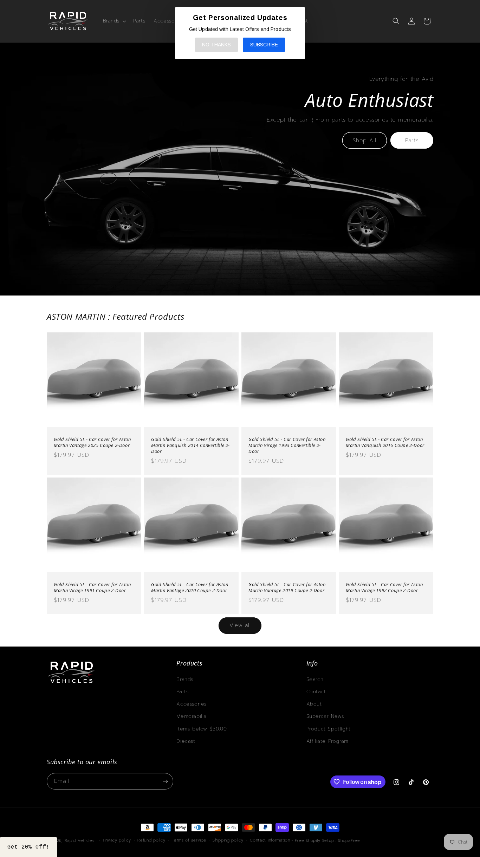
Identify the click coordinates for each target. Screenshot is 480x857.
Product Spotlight (328, 729)
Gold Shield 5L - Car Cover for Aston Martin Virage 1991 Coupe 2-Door (92, 587)
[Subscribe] (165, 781)
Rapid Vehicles (80, 841)
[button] (114, 21)
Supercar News (325, 716)
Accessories (191, 704)
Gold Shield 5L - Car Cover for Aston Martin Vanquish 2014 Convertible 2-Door (190, 445)
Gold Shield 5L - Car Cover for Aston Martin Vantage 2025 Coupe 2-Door (92, 442)
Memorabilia (191, 716)
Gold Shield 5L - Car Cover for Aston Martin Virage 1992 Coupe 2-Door (384, 587)
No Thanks (216, 44)
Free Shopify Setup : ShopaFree (327, 841)
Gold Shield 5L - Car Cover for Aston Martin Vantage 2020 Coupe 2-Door (189, 587)
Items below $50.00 (201, 729)
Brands (184, 679)
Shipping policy (228, 840)
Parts (412, 140)
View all (240, 625)
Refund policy (151, 840)
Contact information (270, 840)
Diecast (185, 741)
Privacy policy (117, 840)
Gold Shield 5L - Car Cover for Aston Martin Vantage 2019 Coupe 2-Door (287, 587)
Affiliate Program (327, 741)
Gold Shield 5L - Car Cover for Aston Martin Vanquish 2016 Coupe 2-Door (385, 442)
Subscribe (264, 44)
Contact (316, 691)
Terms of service (189, 840)
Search (315, 679)
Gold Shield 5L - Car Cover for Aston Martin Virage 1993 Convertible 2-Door (287, 445)
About (314, 704)
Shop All (364, 140)
